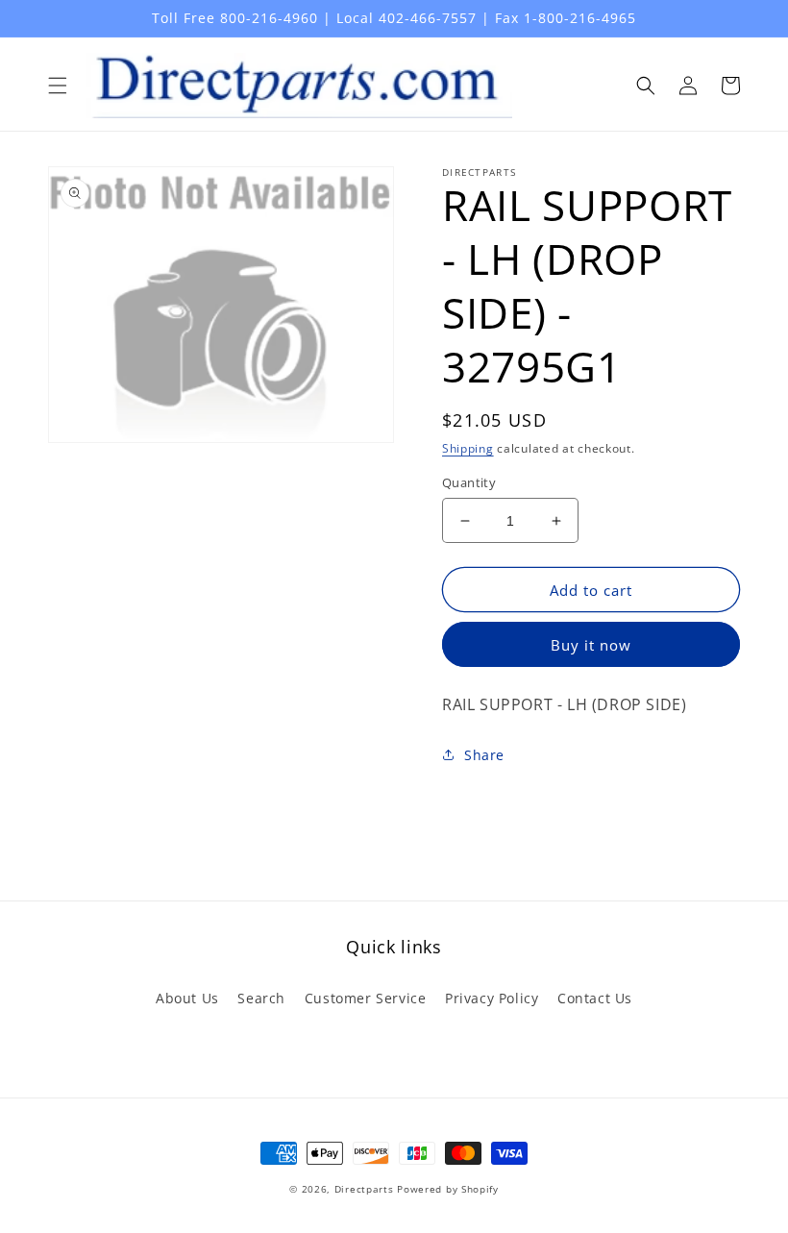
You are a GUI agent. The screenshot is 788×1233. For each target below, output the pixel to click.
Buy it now (591, 644)
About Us (187, 998)
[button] (58, 85)
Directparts (364, 1189)
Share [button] (484, 755)
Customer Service (366, 998)
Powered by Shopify (448, 1189)
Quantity (469, 482)
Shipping (468, 448)
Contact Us (594, 998)
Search (261, 998)
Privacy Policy (491, 998)
